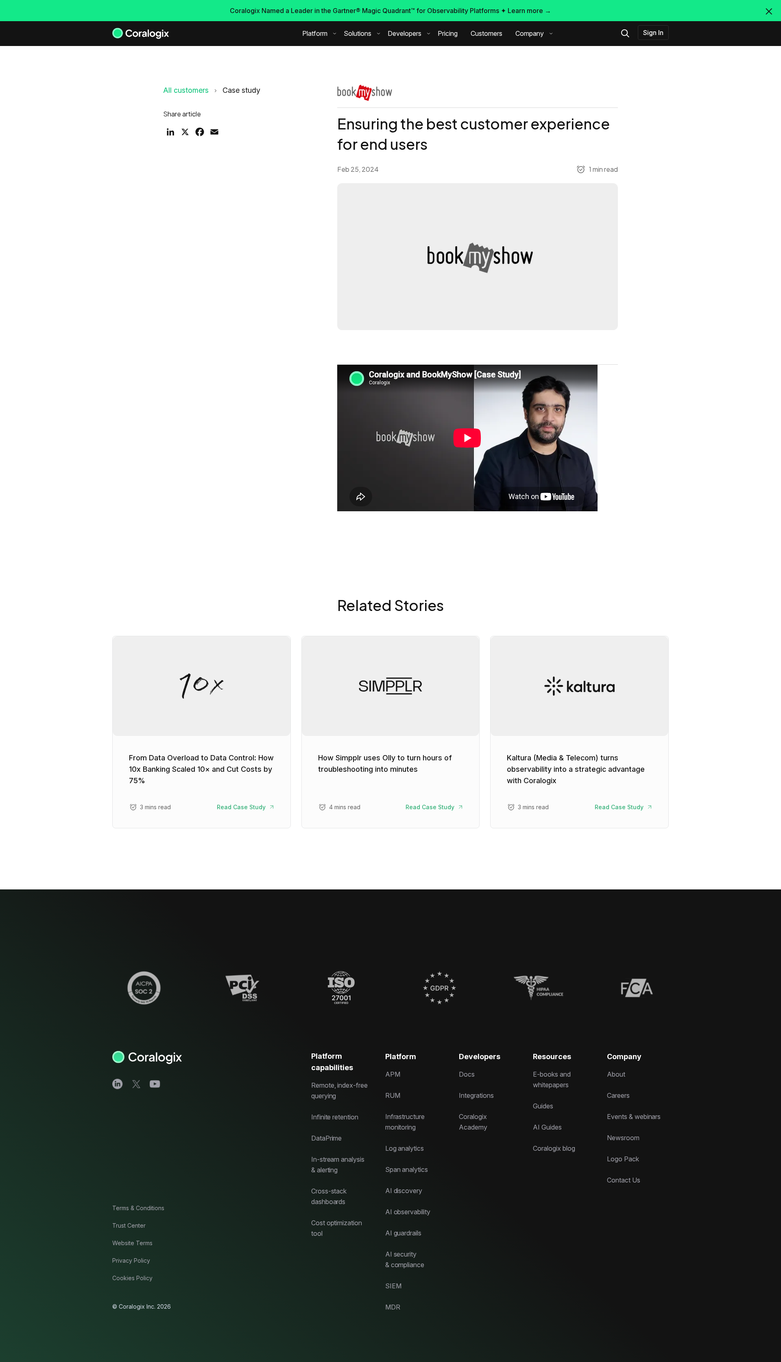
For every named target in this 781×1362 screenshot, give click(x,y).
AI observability (407, 1212)
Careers (618, 1095)
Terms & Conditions (138, 1207)
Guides (543, 1106)
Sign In (653, 32)
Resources (552, 1056)
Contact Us (623, 1180)
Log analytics (404, 1148)
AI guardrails (403, 1233)
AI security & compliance (404, 1259)
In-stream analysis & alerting (337, 1164)
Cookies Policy (132, 1277)
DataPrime (326, 1138)
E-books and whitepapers (551, 1079)
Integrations (476, 1095)
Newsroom (623, 1138)
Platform (314, 33)
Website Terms (132, 1242)
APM (392, 1074)
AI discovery (403, 1191)
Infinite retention (334, 1117)
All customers (186, 90)
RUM (392, 1095)
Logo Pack (623, 1159)
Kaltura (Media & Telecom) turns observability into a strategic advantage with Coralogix (576, 769)
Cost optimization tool (336, 1228)
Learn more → (529, 11)
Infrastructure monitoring (405, 1121)
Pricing (448, 33)
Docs (467, 1074)
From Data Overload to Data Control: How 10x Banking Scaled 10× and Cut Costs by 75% (201, 769)
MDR (392, 1307)
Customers (486, 33)
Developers (404, 33)
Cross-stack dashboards (329, 1196)
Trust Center (129, 1225)
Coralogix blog (554, 1148)
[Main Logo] (140, 32)
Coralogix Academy (473, 1121)
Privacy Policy (131, 1260)
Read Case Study (241, 807)
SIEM (393, 1286)
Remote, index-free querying (339, 1090)
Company (529, 33)
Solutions (357, 33)
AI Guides (547, 1127)
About (616, 1074)
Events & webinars (634, 1116)
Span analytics (406, 1169)
